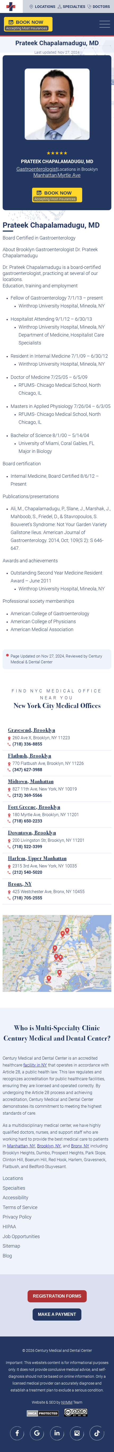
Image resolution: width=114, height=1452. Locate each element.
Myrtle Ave (69, 175)
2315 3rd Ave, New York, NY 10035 (44, 866)
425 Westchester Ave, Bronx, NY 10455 (48, 891)
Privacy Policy (17, 1217)
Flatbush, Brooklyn (29, 756)
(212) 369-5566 (27, 795)
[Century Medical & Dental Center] (10, 6)
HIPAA (9, 1226)
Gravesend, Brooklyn (31, 730)
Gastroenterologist (37, 169)
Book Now (26, 25)
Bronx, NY (20, 884)
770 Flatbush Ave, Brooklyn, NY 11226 (48, 763)
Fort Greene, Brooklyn (34, 807)
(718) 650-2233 (27, 821)
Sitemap (11, 1246)
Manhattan (45, 175)
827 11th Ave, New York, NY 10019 (44, 789)
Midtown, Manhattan (31, 781)
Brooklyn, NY (49, 1145)
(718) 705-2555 (27, 897)
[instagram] (77, 1433)
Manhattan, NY (21, 1145)
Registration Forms (57, 1296)
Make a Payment (57, 1314)
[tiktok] (97, 1433)
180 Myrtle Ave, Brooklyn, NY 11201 (45, 814)
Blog (7, 1255)
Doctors (101, 6)
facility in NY (35, 1065)
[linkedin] (57, 1433)
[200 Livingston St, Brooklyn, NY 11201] (58, 960)
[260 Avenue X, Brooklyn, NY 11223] (50, 982)
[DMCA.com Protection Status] (43, 1414)
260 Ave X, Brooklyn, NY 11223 (41, 737)
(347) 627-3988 (27, 769)
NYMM (66, 1402)
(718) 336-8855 (27, 744)
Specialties (74, 6)
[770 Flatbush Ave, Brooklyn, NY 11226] (61, 976)
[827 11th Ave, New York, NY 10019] (56, 951)
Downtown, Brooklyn (32, 833)
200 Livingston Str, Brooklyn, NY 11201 (48, 840)
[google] (37, 1433)
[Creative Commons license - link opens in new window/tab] (75, 1413)
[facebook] (17, 1433)
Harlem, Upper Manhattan (37, 858)
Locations (45, 6)
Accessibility (15, 1197)
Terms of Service (20, 1207)
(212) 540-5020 (27, 872)
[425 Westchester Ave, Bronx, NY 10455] (69, 934)
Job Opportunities (21, 1236)
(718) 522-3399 (27, 846)
